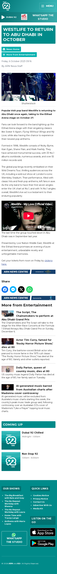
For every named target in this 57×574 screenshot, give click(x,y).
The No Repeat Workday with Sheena (12, 503)
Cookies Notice (41, 495)
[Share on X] (21, 289)
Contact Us (39, 502)
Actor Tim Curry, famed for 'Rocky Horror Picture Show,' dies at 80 (27, 344)
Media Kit (38, 508)
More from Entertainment (20, 54)
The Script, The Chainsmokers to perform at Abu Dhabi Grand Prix (27, 316)
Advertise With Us (42, 505)
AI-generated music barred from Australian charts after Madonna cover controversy (27, 389)
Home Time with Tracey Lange (13, 516)
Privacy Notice (40, 499)
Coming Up (13, 424)
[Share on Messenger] (13, 289)
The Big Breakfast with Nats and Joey (14, 496)
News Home (12, 49)
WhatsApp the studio (14, 540)
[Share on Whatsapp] (29, 289)
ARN (11, 563)
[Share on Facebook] (5, 289)
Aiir (19, 563)
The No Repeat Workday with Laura (15, 511)
